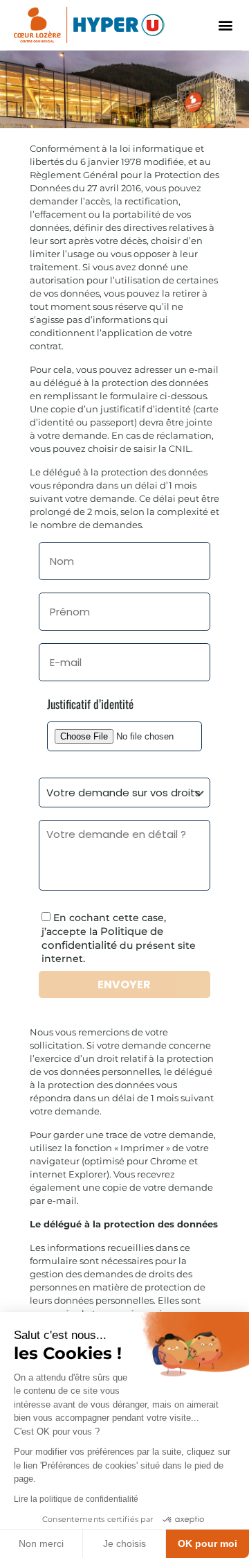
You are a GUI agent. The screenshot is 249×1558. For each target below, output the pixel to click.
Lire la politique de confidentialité (76, 1499)
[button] (225, 24)
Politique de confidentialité (102, 938)
